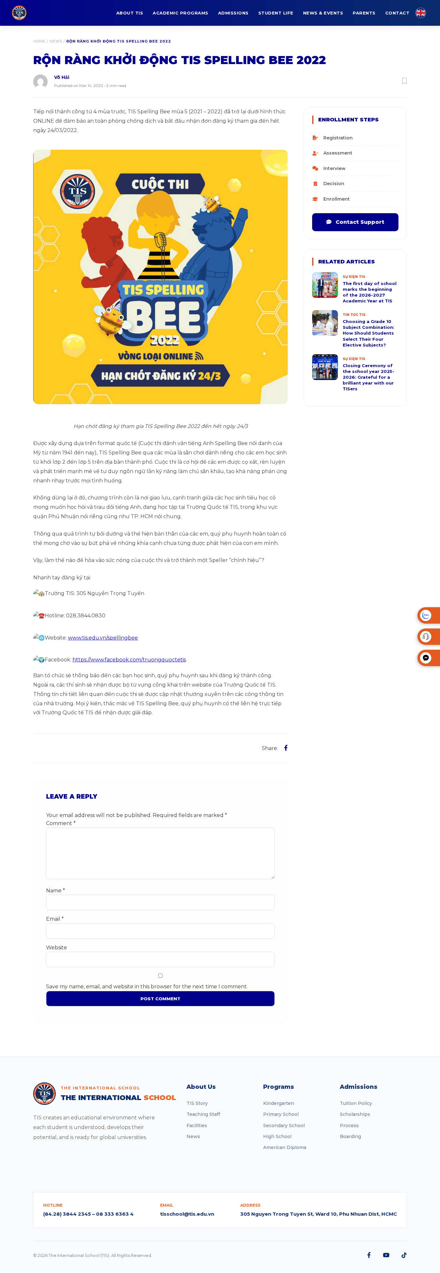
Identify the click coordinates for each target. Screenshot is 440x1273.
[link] (129, 660)
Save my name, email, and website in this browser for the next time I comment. (147, 986)
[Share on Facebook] (286, 748)
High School (277, 1136)
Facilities (197, 1125)
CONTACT (397, 12)
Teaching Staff (203, 1114)
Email (55, 919)
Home (39, 41)
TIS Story (197, 1103)
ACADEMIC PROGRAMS (180, 12)
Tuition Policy (356, 1103)
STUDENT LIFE (275, 12)
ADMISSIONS (233, 12)
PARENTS (364, 12)
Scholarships (355, 1114)
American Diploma (284, 1147)
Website (56, 948)
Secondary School (284, 1125)
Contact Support (359, 222)
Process (349, 1125)
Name (55, 891)
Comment (61, 823)
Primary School (281, 1114)
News (56, 41)
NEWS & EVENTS (323, 12)
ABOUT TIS (129, 12)
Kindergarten (278, 1103)
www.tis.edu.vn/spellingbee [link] (103, 638)
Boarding (350, 1136)
